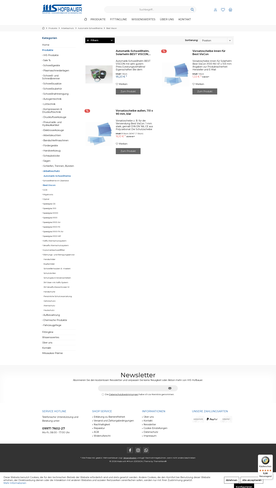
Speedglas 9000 (50, 213)
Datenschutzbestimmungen (123, 394)
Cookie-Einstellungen (155, 428)
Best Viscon (49, 185)
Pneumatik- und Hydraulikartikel (51, 124)
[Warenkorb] (230, 9)
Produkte (47, 50)
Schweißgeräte (51, 65)
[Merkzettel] (223, 9)
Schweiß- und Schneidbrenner (51, 77)
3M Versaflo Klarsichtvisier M (56, 287)
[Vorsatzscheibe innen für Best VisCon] (175, 74)
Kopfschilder (49, 264)
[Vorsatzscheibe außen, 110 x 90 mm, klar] (99, 134)
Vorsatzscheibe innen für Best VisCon (209, 52)
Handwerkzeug (52, 150)
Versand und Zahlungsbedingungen (114, 420)
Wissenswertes (50, 337)
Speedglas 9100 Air (52, 222)
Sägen (46, 160)
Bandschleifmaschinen (56, 140)
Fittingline (47, 332)
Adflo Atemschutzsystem (54, 241)
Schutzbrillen (49, 273)
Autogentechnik (52, 99)
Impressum (150, 435)
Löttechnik (49, 104)
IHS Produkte (51, 55)
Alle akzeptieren (251, 480)
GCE (45, 190)
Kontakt (46, 347)
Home (45, 44)
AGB (96, 432)
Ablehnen (231, 480)
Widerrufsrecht (102, 435)
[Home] (85, 19)
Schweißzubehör (52, 88)
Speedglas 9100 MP (52, 236)
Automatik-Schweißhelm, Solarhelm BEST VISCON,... (133, 52)
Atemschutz (49, 305)
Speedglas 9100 (50, 217)
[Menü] (271, 456)
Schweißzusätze (52, 83)
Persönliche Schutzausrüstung (57, 296)
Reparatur (99, 428)
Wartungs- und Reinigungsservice (58, 254)
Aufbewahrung (51, 315)
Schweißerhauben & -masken (57, 268)
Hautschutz (48, 310)
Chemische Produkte (55, 320)
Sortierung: (191, 40)
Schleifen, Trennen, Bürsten (58, 166)
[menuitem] (230, 9)
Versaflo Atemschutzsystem (56, 245)
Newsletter (150, 424)
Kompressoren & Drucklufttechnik (52, 110)
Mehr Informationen (15, 483)
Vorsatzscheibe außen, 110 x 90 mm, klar (134, 112)
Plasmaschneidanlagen (56, 70)
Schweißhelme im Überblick (56, 180)
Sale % (47, 60)
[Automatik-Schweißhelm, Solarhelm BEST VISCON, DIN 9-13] (99, 74)
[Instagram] (138, 450)
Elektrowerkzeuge (53, 130)
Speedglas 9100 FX (51, 227)
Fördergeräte (50, 145)
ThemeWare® (160, 461)
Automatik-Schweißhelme (57, 176)
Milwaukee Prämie (52, 353)
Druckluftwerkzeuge (54, 117)
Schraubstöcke (51, 155)
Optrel (46, 199)
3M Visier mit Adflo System (55, 282)
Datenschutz (151, 432)
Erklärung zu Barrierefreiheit (109, 416)
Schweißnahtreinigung (56, 93)
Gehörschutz (49, 301)
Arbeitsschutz (51, 171)
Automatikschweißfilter (54, 250)
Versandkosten (130, 458)
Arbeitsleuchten (52, 135)
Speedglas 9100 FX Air (53, 231)
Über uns (47, 342)
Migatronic (48, 194)
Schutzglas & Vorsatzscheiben (57, 278)
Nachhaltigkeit (102, 424)
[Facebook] (130, 450)
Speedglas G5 (49, 204)
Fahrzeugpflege (52, 325)
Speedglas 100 (49, 208)
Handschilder (49, 259)
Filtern (94, 40)
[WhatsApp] (146, 450)
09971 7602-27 (53, 428)
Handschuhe (49, 291)
